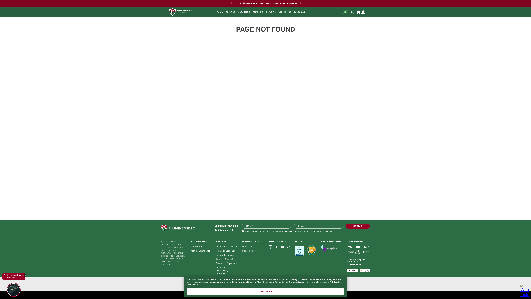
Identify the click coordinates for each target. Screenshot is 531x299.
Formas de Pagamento (226, 263)
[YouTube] (283, 247)
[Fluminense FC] (186, 228)
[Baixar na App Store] (352, 270)
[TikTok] (289, 247)
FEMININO (258, 12)
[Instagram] (270, 247)
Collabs (230, 12)
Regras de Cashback (225, 250)
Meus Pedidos (249, 250)
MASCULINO (244, 12)
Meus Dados (248, 246)
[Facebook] (276, 247)
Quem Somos (196, 246)
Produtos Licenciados (200, 250)
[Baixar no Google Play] (365, 270)
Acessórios (285, 12)
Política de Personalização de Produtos (224, 270)
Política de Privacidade (293, 231)
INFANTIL (271, 12)
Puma (220, 12)
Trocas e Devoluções (225, 259)
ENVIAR (357, 226)
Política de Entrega (225, 254)
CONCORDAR (265, 291)
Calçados (299, 12)
